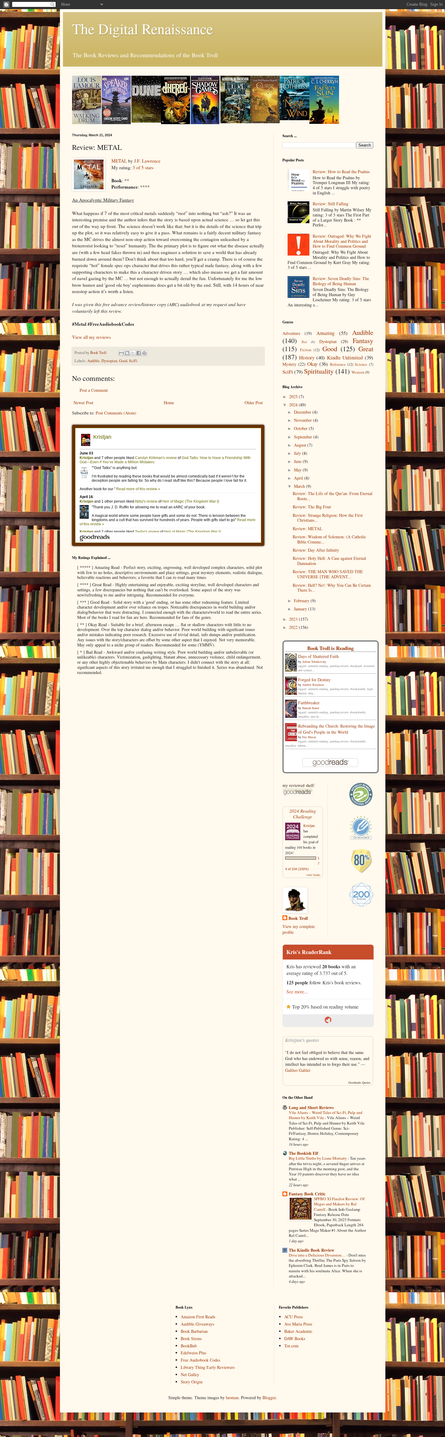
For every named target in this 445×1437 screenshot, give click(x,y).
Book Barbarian (194, 1331)
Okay (312, 363)
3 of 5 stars (143, 167)
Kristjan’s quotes (302, 1039)
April (299, 478)
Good (123, 360)
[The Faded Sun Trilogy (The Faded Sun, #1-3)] (324, 122)
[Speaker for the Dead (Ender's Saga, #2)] (116, 122)
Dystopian (109, 360)
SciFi (133, 360)
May (298, 470)
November (303, 420)
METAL (119, 161)
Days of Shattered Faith (318, 656)
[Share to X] (133, 353)
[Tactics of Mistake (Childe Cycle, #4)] (235, 121)
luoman (232, 1397)
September (303, 437)
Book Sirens (191, 1338)
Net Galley (190, 1374)
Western (357, 372)
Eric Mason (309, 737)
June (298, 461)
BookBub (189, 1346)
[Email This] (121, 353)
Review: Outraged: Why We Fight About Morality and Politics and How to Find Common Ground (342, 241)
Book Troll (298, 918)
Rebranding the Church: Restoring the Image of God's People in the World (336, 729)
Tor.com (291, 1346)
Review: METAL (307, 528)
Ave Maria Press (298, 1324)
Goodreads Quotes (359, 1082)
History (307, 357)
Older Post (254, 402)
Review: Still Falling (330, 203)
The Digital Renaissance (142, 28)
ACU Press (293, 1317)
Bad (304, 341)
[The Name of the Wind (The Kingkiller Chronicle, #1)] (294, 118)
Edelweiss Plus (193, 1353)
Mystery (289, 364)
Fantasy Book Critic (307, 1194)
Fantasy (363, 340)
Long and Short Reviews (311, 1107)
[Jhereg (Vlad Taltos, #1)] (175, 122)
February (302, 600)
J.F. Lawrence (147, 161)
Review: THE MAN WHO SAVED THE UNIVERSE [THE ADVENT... (328, 574)
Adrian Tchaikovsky (314, 661)
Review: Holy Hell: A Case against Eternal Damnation (329, 560)
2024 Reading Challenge (302, 814)
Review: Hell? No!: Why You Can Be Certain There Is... (332, 587)
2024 (294, 405)
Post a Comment (94, 390)
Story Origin (192, 1382)
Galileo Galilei (297, 1070)
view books (313, 875)
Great (365, 348)
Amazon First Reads (198, 1317)
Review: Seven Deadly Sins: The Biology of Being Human (341, 281)
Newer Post (83, 402)
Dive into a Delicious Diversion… (317, 1255)
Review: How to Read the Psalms (341, 171)
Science (361, 364)
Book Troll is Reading (330, 648)
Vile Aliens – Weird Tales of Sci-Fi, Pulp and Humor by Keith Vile (325, 1115)
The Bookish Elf (303, 1153)
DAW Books (294, 1338)
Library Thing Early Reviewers (208, 1367)
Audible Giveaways (197, 1324)
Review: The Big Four (312, 507)
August (300, 445)
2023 (294, 619)
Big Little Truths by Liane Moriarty (318, 1158)
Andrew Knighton (313, 684)
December (303, 412)
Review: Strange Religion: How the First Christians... (328, 517)
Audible (93, 360)
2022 (294, 627)
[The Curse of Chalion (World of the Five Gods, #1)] (265, 121)
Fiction (305, 349)
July (298, 453)
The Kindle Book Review (311, 1250)
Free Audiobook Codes (200, 1360)
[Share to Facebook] (139, 353)
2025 (294, 396)
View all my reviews (91, 337)
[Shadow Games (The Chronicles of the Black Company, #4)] (205, 122)
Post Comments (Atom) (116, 413)
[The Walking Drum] (86, 122)
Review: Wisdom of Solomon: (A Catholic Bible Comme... (329, 539)
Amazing (325, 332)
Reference (338, 364)
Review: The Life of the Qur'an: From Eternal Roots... (332, 496)
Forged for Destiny (314, 679)
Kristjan (309, 825)
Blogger (269, 1397)
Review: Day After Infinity (316, 550)
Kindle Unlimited (345, 357)
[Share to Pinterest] (144, 353)
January (301, 609)
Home (169, 402)
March (300, 486)
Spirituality (319, 370)
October (301, 428)
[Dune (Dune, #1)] (146, 121)
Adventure (291, 333)
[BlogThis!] (127, 353)
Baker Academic (298, 1331)
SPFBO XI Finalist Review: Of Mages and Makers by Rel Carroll (339, 1204)
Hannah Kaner (310, 708)
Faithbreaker (309, 702)
